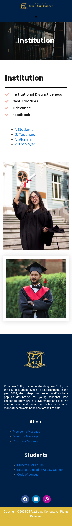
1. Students (24, 129)
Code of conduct (28, 474)
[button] (36, 17)
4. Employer (25, 144)
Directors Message (25, 436)
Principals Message (26, 441)
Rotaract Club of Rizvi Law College (40, 470)
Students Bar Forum (30, 465)
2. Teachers (25, 134)
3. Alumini (23, 139)
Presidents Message (26, 431)
